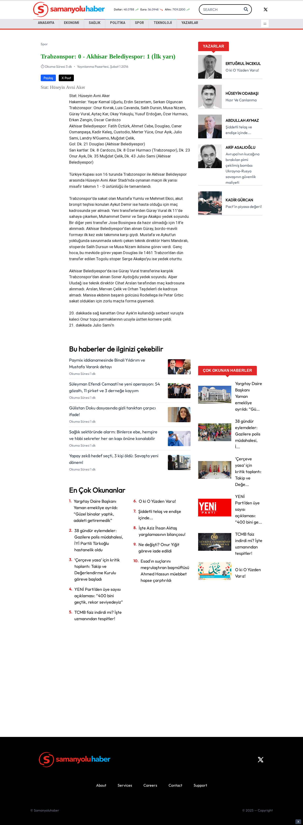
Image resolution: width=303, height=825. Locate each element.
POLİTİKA (117, 23)
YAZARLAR (190, 23)
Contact (175, 785)
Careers (150, 785)
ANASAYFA (46, 23)
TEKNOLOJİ (163, 23)
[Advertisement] (230, 292)
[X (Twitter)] (260, 759)
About (101, 785)
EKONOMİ (71, 23)
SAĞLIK (94, 23)
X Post (66, 78)
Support (200, 785)
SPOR (139, 23)
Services (125, 785)
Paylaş (48, 78)
